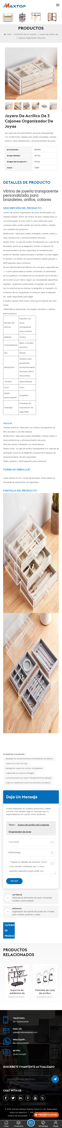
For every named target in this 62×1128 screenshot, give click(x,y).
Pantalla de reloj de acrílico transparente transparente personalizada (45, 992)
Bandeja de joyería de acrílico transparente (24, 768)
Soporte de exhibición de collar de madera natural (17, 992)
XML (32, 1112)
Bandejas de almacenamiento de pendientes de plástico (29, 758)
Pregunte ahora (47, 1114)
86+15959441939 (21, 1022)
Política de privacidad (17, 1115)
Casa (8, 34)
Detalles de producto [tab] (26, 183)
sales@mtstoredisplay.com (25, 1032)
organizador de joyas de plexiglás (20, 773)
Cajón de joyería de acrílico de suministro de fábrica (28, 783)
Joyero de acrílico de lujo (16, 763)
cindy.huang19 (19, 1054)
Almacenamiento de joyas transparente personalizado (28, 778)
